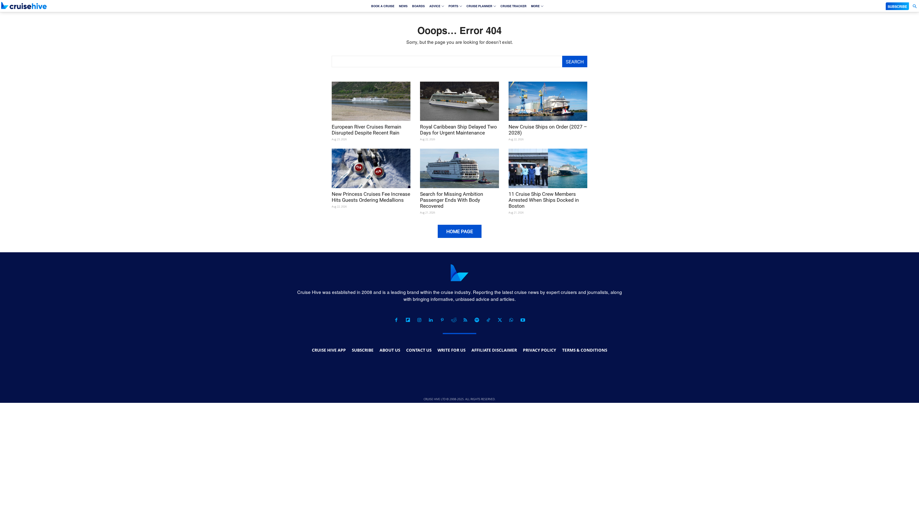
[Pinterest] (442, 320)
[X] (499, 320)
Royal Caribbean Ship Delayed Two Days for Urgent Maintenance (458, 130)
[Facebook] (396, 320)
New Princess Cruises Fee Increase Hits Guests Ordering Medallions (371, 197)
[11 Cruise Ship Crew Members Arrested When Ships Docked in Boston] (548, 168)
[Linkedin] (430, 320)
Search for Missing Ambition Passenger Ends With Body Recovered (451, 200)
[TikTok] (488, 320)
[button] (914, 6)
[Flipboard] (407, 320)
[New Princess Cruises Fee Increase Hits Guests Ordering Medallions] (371, 168)
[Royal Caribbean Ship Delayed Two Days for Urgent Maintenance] (459, 101)
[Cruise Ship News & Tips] (24, 5)
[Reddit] (453, 320)
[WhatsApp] (511, 320)
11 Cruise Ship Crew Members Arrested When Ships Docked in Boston (544, 200)
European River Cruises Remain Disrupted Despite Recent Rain (366, 130)
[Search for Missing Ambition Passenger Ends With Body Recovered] (459, 168)
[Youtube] (522, 320)
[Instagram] (419, 320)
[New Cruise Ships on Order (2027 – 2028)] (548, 101)
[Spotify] (476, 320)
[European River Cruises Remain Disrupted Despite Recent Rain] (371, 101)
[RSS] (465, 320)
